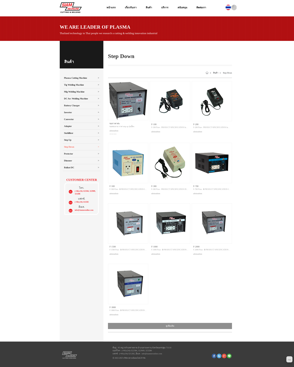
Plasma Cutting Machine (75, 78)
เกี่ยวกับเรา (131, 7)
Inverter (68, 112)
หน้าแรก (111, 7)
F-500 (112, 186)
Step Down (69, 147)
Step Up (67, 140)
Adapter (68, 126)
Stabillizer (68, 133)
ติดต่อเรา (201, 7)
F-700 (195, 186)
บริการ (164, 7)
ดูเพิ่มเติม (170, 326)
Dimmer (68, 160)
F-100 (153, 124)
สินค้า (149, 7)
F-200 (195, 124)
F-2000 (196, 247)
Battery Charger (72, 105)
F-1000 (154, 247)
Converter (69, 119)
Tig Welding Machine (74, 85)
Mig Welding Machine (74, 91)
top (289, 359)
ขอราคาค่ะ (114, 123)
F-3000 (112, 307)
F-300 (153, 186)
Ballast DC (69, 167)
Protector (68, 153)
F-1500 (112, 247)
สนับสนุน (182, 7)
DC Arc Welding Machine (76, 98)
